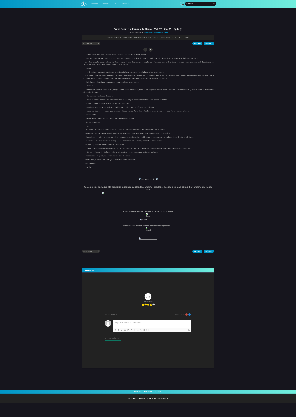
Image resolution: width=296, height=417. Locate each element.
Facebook (149, 391)
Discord (139, 391)
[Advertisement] (148, 19)
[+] (147, 330)
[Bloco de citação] (134, 330)
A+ (145, 50)
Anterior (198, 43)
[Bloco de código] (138, 330)
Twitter (159, 391)
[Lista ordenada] (128, 330)
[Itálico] (118, 330)
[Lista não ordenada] (131, 330)
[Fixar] (125, 330)
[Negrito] (115, 330)
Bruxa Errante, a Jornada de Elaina (155, 32)
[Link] (141, 330)
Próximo (208, 43)
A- (150, 50)
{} (144, 330)
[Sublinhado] (121, 330)
